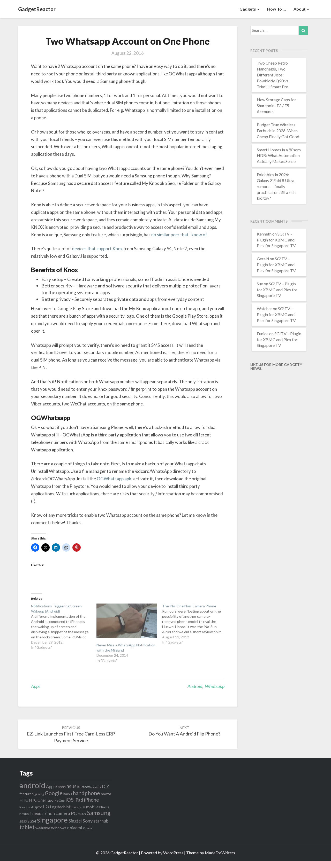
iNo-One (59, 800)
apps (62, 786)
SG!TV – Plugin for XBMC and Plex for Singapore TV (276, 239)
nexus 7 (39, 813)
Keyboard (26, 807)
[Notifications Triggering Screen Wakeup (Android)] (63, 627)
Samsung (98, 812)
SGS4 (31, 821)
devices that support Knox (97, 248)
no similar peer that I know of (179, 234)
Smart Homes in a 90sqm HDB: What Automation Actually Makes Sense (279, 155)
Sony (87, 821)
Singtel (75, 820)
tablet (27, 827)
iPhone (91, 800)
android (194, 686)
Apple (51, 786)
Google (54, 793)
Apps (35, 686)
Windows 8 (60, 828)
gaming (39, 794)
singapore (52, 820)
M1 (69, 807)
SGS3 (23, 821)
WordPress (173, 852)
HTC (23, 799)
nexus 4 (25, 814)
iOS (69, 800)
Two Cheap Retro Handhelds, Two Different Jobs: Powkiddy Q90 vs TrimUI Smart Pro (272, 74)
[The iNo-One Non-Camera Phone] (195, 624)
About (300, 8)
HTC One (37, 800)
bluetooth (84, 787)
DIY (105, 786)
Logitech (57, 806)
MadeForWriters (220, 852)
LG (46, 806)
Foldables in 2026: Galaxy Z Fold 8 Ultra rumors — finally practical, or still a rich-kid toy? (277, 186)
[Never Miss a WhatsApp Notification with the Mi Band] (126, 621)
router (82, 814)
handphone (86, 793)
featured (26, 794)
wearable (42, 828)
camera (96, 787)
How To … (276, 8)
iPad (78, 799)
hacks (67, 794)
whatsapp (214, 686)
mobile (92, 806)
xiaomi (76, 827)
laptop (38, 807)
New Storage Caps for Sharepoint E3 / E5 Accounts (276, 105)
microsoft (79, 807)
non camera (59, 813)
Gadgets (248, 8)
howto (106, 794)
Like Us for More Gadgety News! (276, 366)
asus (71, 786)
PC (74, 813)
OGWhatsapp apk (114, 478)
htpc (49, 800)
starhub (100, 821)
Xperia (87, 828)
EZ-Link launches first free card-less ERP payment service (71, 734)
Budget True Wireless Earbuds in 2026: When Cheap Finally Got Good (278, 130)
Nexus (104, 807)
